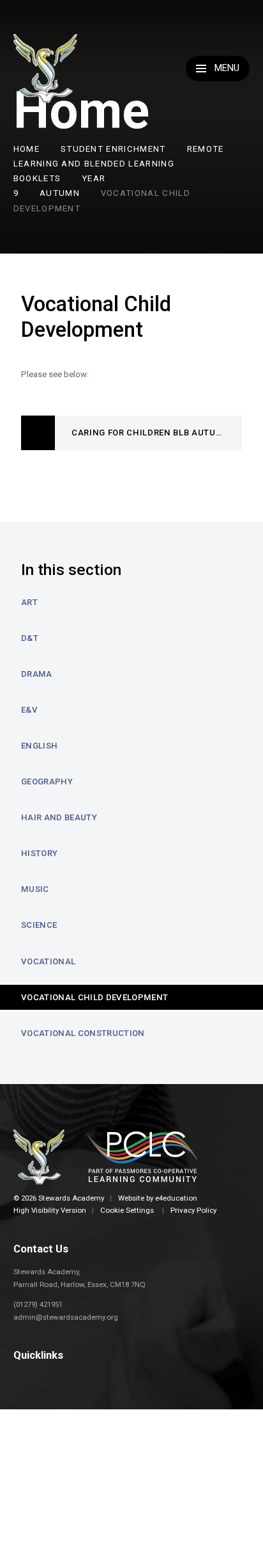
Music (35, 889)
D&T (29, 638)
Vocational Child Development (94, 997)
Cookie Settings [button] (127, 1210)
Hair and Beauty (59, 817)
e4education (176, 1198)
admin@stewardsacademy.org (65, 1317)
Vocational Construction (83, 1033)
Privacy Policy (193, 1210)
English (39, 745)
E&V (29, 710)
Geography (47, 781)
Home (26, 149)
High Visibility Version (49, 1210)
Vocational (48, 961)
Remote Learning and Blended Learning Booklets (118, 163)
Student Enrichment (113, 149)
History (39, 853)
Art (29, 602)
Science (39, 925)
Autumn (60, 193)
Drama (36, 674)
